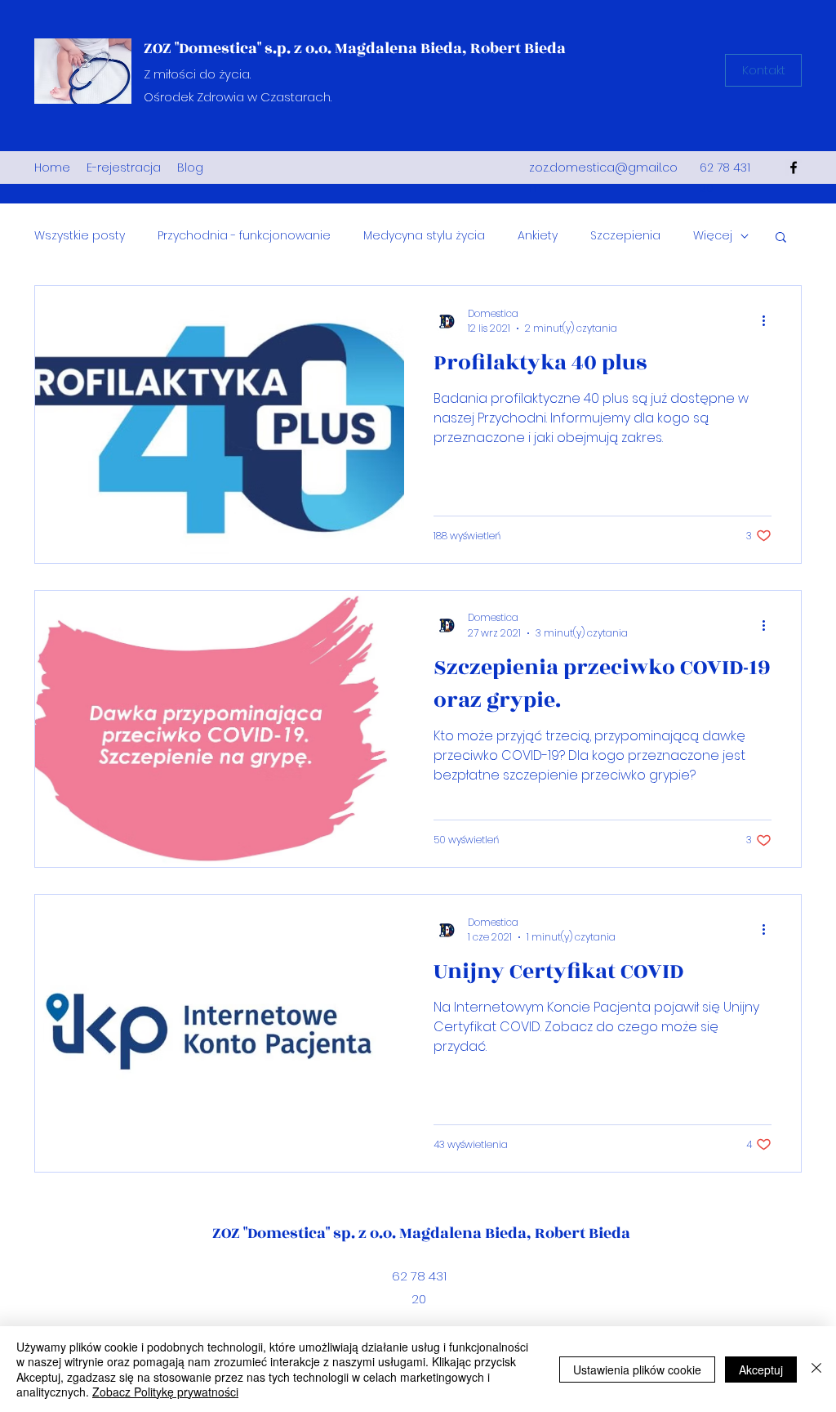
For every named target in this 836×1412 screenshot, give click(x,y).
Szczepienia (625, 236)
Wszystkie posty (79, 236)
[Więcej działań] (769, 321)
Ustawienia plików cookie (637, 1369)
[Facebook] (793, 167)
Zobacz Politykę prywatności (165, 1391)
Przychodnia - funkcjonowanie (244, 236)
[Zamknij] (816, 1369)
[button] (781, 238)
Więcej (712, 236)
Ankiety (538, 236)
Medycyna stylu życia (424, 236)
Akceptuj (761, 1369)
